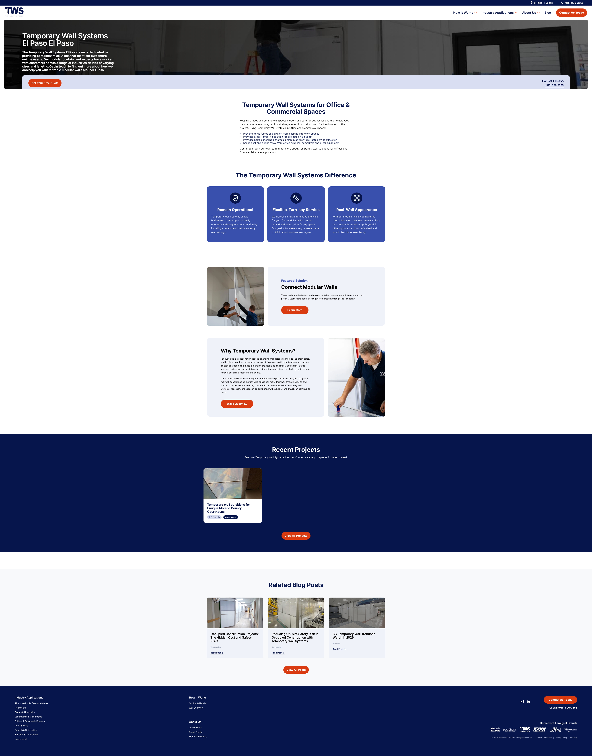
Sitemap (573, 737)
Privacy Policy (561, 737)
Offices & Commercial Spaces (30, 721)
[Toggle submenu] (475, 12)
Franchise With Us (198, 736)
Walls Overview (237, 403)
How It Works (463, 12)
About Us (529, 12)
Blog (548, 12)
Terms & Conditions (543, 737)
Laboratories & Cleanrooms (28, 716)
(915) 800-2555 (573, 2)
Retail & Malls (21, 725)
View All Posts (296, 669)
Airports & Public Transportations (31, 703)
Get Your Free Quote (44, 83)
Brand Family (195, 732)
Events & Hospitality (25, 712)
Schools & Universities (26, 730)
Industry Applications (498, 12)
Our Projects (195, 727)
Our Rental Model (197, 703)
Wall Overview (196, 707)
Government (21, 739)
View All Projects (296, 535)
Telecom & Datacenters (26, 734)
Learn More (294, 310)
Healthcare (20, 707)
